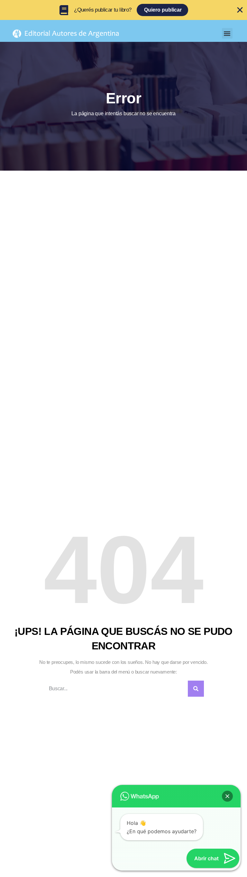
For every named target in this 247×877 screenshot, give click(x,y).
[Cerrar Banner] (240, 10)
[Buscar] (196, 689)
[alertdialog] (123, 10)
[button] (227, 33)
